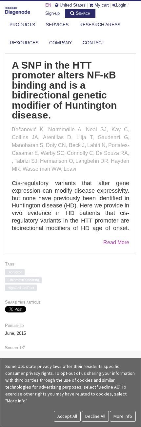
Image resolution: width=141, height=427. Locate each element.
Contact (94, 42)
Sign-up (52, 13)
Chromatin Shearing (23, 280)
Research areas (99, 24)
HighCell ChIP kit (21, 288)
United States (72, 5)
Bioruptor (15, 272)
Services (57, 24)
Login (121, 5)
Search (82, 13)
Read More (116, 242)
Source (12, 347)
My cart (101, 5)
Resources (24, 42)
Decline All (95, 416)
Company (60, 42)
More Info (122, 416)
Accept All (67, 416)
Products (22, 24)
